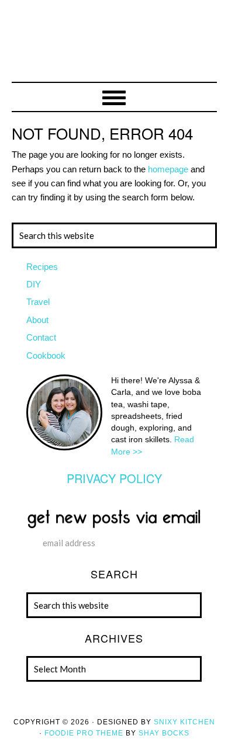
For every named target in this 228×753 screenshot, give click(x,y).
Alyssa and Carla (114, 50)
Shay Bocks (164, 733)
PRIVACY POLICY (114, 478)
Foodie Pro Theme (83, 733)
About (37, 320)
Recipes (42, 267)
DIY (33, 284)
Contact (41, 337)
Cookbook (45, 355)
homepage (168, 169)
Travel (38, 302)
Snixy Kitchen (184, 722)
